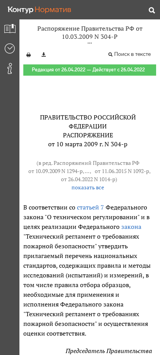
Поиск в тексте (132, 54)
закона (131, 226)
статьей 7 (90, 207)
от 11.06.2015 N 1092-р (122, 171)
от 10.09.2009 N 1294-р (55, 171)
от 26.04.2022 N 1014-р (88, 179)
